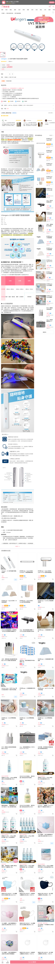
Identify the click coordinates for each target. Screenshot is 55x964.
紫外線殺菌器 (18, 13)
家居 (24, 9)
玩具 (19, 9)
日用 (32, 9)
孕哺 (54, 9)
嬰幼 (11, 9)
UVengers (4, 59)
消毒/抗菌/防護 (9, 13)
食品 (41, 9)
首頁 (6, 9)
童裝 (15, 9)
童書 (49, 9)
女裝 (37, 9)
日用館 (3, 13)
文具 (45, 9)
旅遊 (28, 9)
